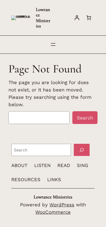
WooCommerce (53, 212)
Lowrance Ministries (43, 18)
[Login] (77, 18)
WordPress (61, 204)
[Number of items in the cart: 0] (89, 18)
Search (85, 118)
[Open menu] (53, 44)
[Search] (82, 150)
